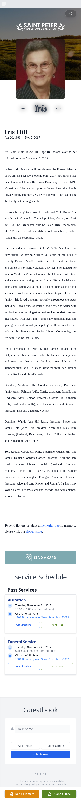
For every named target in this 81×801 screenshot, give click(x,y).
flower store (34, 531)
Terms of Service (51, 784)
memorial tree (50, 525)
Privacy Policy (30, 784)
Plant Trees (57, 624)
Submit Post (40, 754)
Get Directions (23, 624)
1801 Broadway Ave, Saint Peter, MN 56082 (42, 617)
